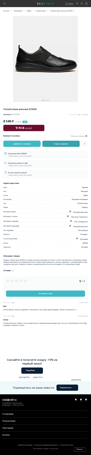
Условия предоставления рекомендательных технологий (35, 452)
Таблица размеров (77, 136)
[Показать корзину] (86, 4)
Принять (79, 449)
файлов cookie (39, 450)
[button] (42, 100)
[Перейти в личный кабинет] (81, 4)
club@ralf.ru (9, 400)
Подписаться (65, 388)
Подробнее (30, 370)
